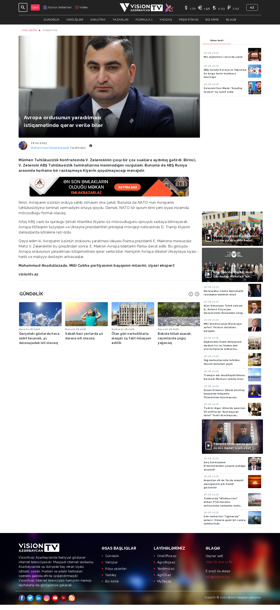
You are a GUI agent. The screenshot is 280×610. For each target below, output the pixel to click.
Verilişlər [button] (74, 19)
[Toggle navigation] (23, 7)
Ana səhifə (29, 30)
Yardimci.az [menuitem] (166, 568)
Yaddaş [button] (165, 19)
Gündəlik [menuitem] (112, 556)
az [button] (252, 7)
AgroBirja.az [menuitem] (166, 562)
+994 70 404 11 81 (219, 562)
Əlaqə (231, 19)
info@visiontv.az (218, 577)
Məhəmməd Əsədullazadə (50, 147)
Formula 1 (144, 19)
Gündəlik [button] (51, 19)
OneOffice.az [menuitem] (167, 556)
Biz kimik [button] (212, 19)
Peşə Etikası (188, 19)
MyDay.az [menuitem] (164, 581)
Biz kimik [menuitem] (112, 581)
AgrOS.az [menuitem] (164, 575)
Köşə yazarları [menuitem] (116, 568)
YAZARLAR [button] (121, 19)
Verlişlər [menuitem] (111, 562)
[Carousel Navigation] (194, 294)
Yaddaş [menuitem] (110, 575)
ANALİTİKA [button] (98, 19)
